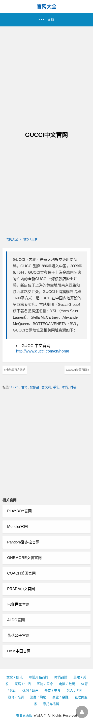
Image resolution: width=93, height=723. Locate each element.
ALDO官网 (16, 620)
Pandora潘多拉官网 (23, 542)
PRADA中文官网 (21, 589)
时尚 (65, 387)
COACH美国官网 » (77, 369)
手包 (56, 387)
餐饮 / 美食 (30, 239)
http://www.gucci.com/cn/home (42, 351)
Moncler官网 (17, 526)
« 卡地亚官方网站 (14, 369)
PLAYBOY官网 (19, 511)
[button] (46, 19)
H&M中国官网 (19, 651)
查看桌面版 (24, 715)
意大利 (46, 387)
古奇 (24, 387)
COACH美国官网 (21, 573)
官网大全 (47, 6)
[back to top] (82, 712)
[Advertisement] (46, 75)
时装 (73, 387)
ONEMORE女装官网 (24, 558)
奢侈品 (34, 387)
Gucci (15, 387)
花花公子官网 (18, 635)
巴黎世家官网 (18, 604)
